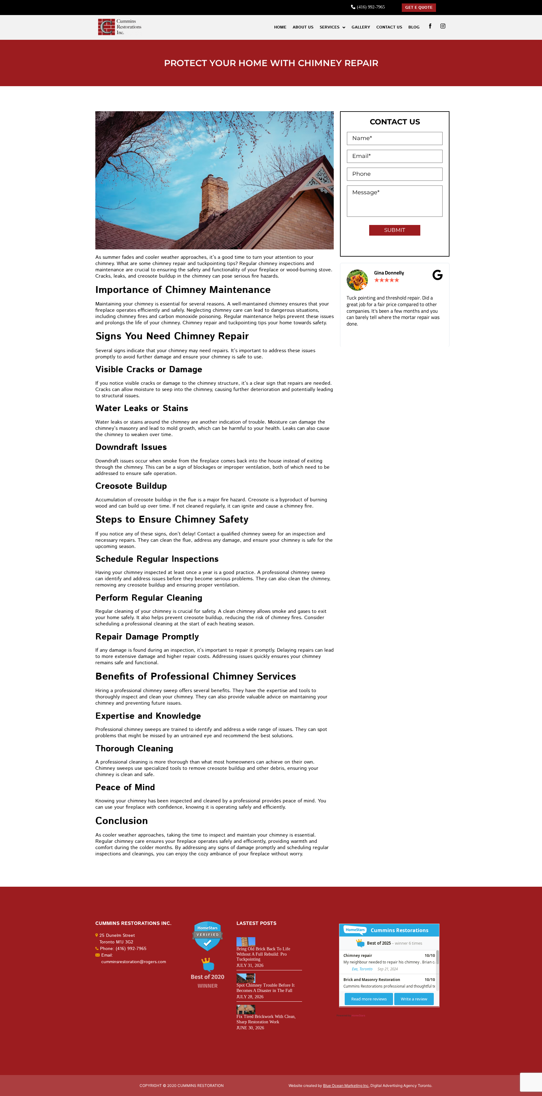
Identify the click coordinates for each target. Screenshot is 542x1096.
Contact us (389, 27)
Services (329, 27)
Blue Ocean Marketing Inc (346, 1085)
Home (280, 27)
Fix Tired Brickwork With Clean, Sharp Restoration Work (266, 1019)
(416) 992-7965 (371, 7)
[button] (332, 27)
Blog (414, 27)
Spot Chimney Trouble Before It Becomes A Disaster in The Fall (265, 988)
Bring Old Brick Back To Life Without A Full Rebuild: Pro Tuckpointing (263, 954)
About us (303, 27)
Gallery (361, 27)
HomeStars (358, 1015)
